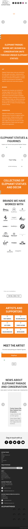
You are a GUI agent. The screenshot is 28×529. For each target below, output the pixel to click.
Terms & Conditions (5, 476)
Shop (2, 453)
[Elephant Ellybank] (14, 193)
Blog (14, 364)
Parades (3, 456)
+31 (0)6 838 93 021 (7, 500)
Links (2, 479)
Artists (2, 457)
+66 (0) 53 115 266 (7, 488)
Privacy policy (4, 473)
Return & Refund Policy (5, 477)
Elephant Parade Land (5, 455)
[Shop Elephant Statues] (13, 37)
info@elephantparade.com (9, 490)
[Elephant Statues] (14, 192)
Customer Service (4, 475)
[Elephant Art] (13, 35)
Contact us (3, 472)
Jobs (2, 461)
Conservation (3, 460)
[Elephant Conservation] (13, 39)
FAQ (2, 459)
